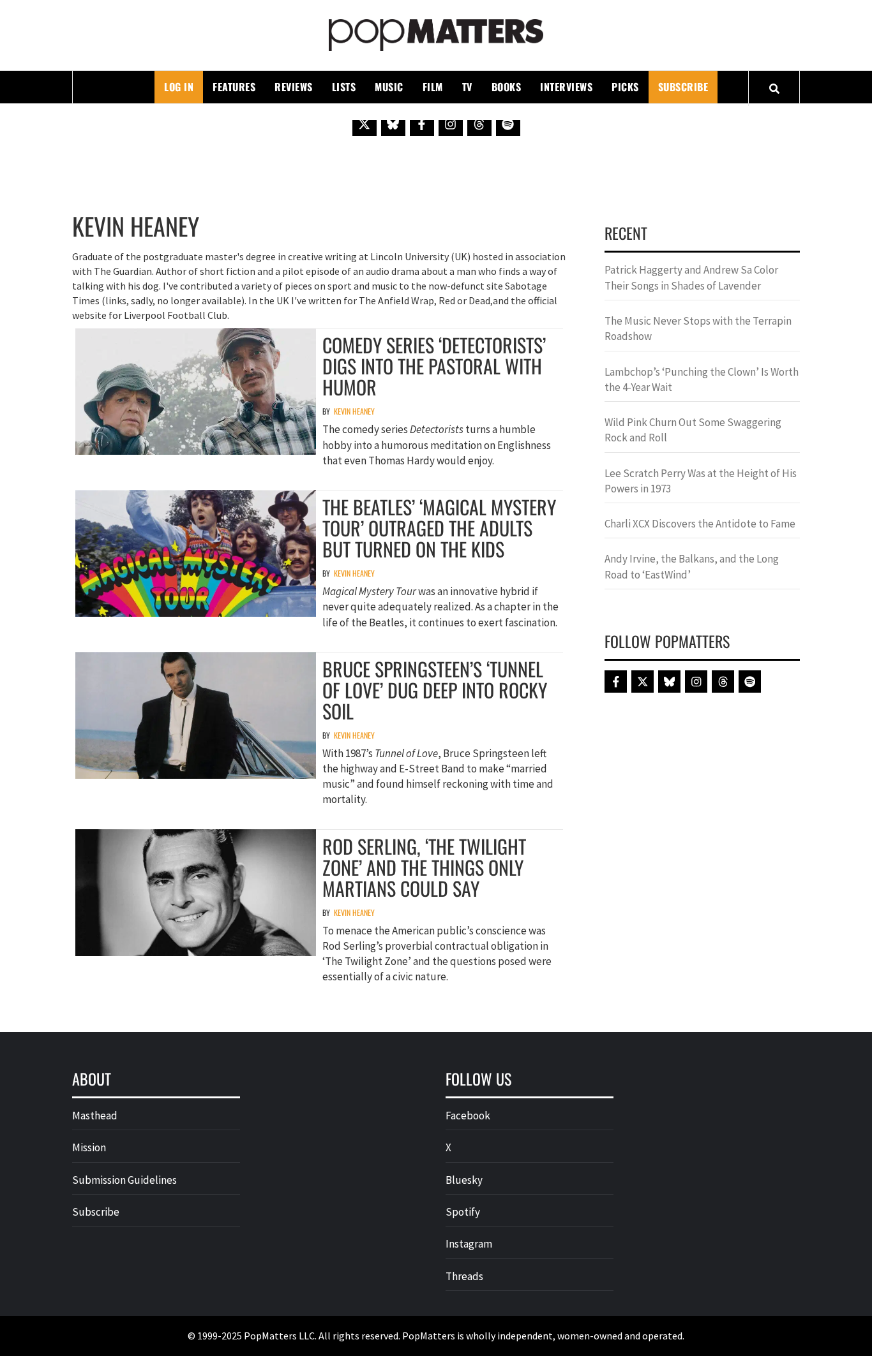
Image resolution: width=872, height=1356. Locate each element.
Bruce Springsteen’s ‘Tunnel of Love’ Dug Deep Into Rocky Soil (434, 689)
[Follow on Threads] (479, 124)
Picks (625, 86)
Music (389, 86)
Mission (89, 1147)
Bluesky (464, 1180)
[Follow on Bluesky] (393, 124)
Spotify (463, 1212)
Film (433, 86)
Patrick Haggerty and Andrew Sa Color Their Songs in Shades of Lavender (691, 277)
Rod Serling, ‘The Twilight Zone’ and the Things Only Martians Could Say (424, 867)
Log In (178, 86)
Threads (464, 1276)
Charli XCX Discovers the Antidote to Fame (700, 524)
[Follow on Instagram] (451, 124)
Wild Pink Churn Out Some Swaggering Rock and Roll (693, 430)
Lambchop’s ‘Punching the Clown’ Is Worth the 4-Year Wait (702, 379)
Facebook (468, 1116)
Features (234, 86)
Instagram (469, 1244)
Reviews (293, 86)
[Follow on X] (364, 124)
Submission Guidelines (124, 1180)
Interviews (566, 86)
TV (467, 86)
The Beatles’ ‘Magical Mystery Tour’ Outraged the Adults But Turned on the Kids (439, 527)
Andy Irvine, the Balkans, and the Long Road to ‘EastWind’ (692, 566)
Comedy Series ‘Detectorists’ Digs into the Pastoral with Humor (434, 365)
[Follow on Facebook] (422, 124)
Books (507, 86)
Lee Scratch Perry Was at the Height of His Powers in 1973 (701, 481)
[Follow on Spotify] (508, 124)
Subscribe (683, 86)
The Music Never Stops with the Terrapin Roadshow (698, 328)
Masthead (94, 1116)
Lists (344, 86)
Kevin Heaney (354, 411)
